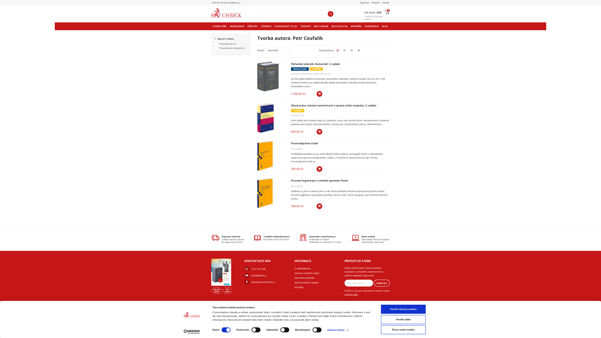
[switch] (256, 329)
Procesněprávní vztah (304, 143)
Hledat (330, 14)
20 (344, 50)
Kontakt (385, 2)
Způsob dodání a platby (306, 282)
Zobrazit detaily (335, 330)
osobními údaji (351, 294)
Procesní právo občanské (230, 48)
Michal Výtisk (306, 73)
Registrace (364, 2)
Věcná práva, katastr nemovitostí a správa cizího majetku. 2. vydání (333, 105)
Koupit (319, 94)
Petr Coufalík (296, 149)
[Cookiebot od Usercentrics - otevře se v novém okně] (191, 332)
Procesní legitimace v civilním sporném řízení (319, 180)
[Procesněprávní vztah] (272, 156)
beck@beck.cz (259, 275)
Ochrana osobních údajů (306, 273)
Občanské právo (226, 44)
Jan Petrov (295, 73)
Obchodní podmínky (304, 277)
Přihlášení (375, 2)
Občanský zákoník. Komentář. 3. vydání (315, 64)
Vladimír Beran (319, 73)
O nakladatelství (302, 268)
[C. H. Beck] (230, 13)
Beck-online (368, 236)
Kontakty (298, 287)
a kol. (329, 73)
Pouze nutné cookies (403, 329)
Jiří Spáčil (295, 115)
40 (358, 50)
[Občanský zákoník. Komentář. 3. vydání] (272, 76)
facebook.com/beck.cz (263, 282)
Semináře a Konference (322, 236)
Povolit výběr (403, 319)
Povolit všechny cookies (403, 309)
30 (351, 50)
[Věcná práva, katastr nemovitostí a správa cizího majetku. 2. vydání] (272, 118)
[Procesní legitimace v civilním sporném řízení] (272, 193)
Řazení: (261, 50)
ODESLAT (381, 283)
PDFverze (227, 290)
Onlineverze (216, 290)
